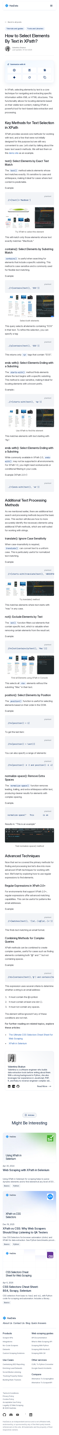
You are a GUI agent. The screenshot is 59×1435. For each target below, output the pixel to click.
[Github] (4, 1414)
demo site (14, 153)
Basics (6, 1186)
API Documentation (39, 1338)
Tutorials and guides (14, 29)
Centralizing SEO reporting (14, 1364)
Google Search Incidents (41, 1368)
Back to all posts (15, 22)
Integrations (7, 1342)
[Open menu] (51, 5)
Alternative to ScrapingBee (43, 1379)
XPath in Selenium (18, 1043)
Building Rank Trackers (12, 1380)
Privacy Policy (8, 1396)
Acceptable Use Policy (12, 1402)
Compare (36, 1374)
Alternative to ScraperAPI (42, 1383)
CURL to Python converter (42, 1364)
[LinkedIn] (30, 1414)
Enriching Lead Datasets (12, 1368)
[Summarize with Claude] (45, 70)
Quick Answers (38, 1323)
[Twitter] (24, 1414)
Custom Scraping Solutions (14, 1353)
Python (16, 1186)
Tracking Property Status (13, 1376)
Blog (28, 1323)
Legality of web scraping (13, 1405)
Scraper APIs (8, 1338)
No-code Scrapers (10, 1345)
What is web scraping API (42, 1342)
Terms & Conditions (11, 1393)
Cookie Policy (8, 1399)
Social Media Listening (12, 1372)
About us (7, 1323)
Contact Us (19, 1323)
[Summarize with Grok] (30, 77)
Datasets (6, 1349)
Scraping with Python (40, 1345)
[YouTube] (17, 1414)
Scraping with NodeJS (41, 1349)
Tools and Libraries (35, 29)
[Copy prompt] (45, 77)
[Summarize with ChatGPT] (14, 70)
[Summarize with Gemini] (14, 77)
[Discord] (11, 1414)
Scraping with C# (38, 1353)
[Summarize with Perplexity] (30, 70)
